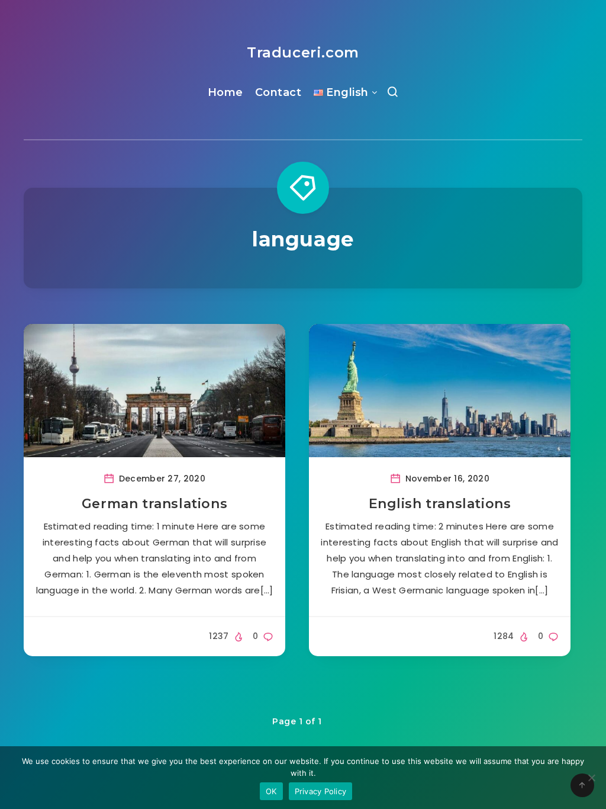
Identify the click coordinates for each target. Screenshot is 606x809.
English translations (440, 504)
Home (225, 92)
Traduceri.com (303, 52)
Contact (278, 92)
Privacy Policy (321, 791)
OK (271, 791)
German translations (154, 504)
